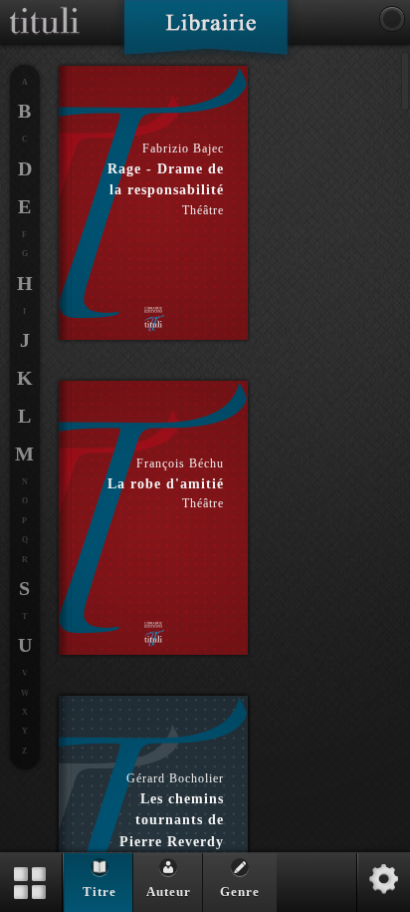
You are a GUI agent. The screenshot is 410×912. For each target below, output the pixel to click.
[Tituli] (45, 8)
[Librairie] (205, 34)
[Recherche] (392, 19)
